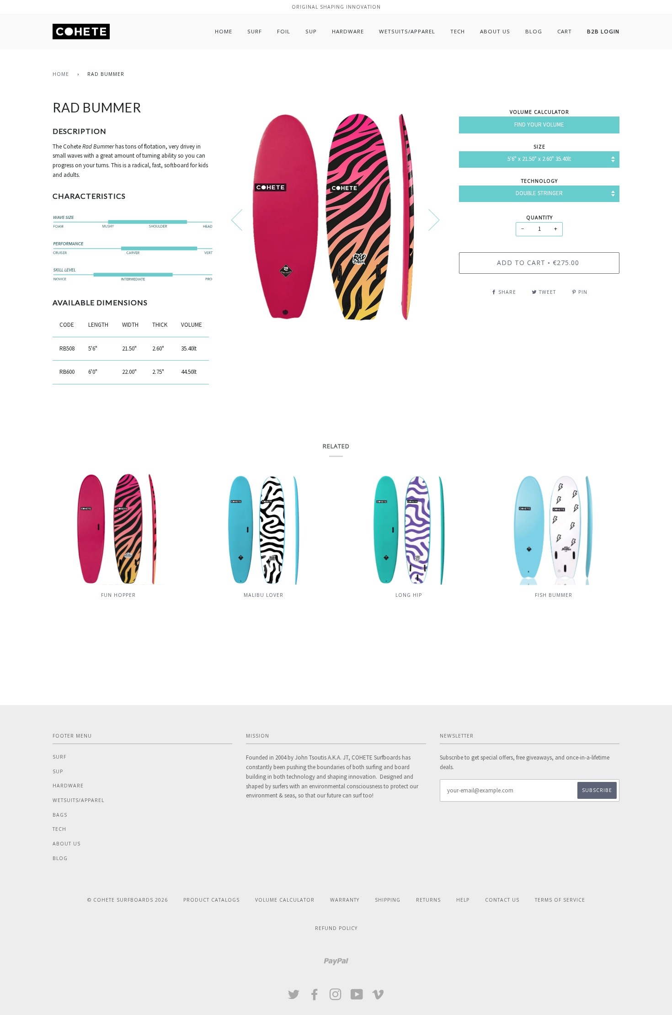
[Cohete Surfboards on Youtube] (357, 997)
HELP (462, 900)
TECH (457, 31)
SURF (254, 31)
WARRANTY (344, 900)
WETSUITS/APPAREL (407, 31)
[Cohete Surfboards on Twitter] (294, 997)
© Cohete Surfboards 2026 (127, 900)
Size (539, 146)
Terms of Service (560, 900)
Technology (539, 181)
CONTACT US (502, 900)
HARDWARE (348, 31)
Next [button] (428, 219)
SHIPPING (387, 900)
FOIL (283, 31)
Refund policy (336, 928)
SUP (311, 31)
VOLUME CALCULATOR (285, 900)
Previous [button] (242, 219)
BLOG (533, 31)
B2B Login (603, 31)
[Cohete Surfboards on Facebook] (315, 997)
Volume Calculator (539, 112)
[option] (336, 219)
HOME (223, 31)
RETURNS (428, 900)
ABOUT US (495, 31)
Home (61, 74)
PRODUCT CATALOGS (211, 900)
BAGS (60, 815)
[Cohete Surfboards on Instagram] (336, 997)
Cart (564, 31)
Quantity (539, 217)
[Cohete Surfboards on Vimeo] (378, 997)
